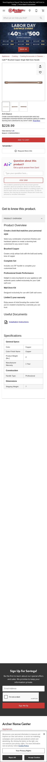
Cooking (15, 56)
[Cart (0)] (43, 10)
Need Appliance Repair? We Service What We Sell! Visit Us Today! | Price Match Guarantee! (23, 3)
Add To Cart (23, 140)
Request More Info (25, 151)
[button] (4, 10)
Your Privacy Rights (23, 751)
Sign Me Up (23, 705)
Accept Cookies (34, 757)
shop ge (23, 49)
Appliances (6, 56)
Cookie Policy (23, 746)
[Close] (44, 734)
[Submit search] (41, 18)
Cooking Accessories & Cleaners (31, 56)
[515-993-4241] (36, 10)
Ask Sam (24, 180)
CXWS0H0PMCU (14, 133)
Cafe (12, 131)
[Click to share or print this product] (40, 66)
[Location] (30, 10)
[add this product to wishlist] (40, 72)
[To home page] (16, 10)
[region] (23, 746)
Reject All (12, 757)
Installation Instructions (19, 322)
